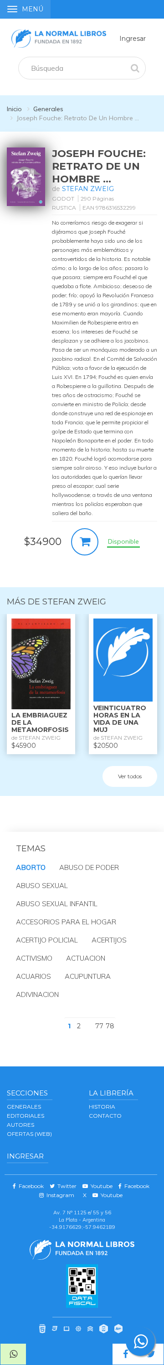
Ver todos (130, 776)
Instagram (59, 1195)
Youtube (100, 1186)
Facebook (30, 1186)
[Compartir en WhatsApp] (13, 1354)
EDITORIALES (25, 1115)
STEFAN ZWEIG (88, 189)
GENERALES (24, 1106)
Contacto (105, 1115)
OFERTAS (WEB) (29, 1133)
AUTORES (20, 1124)
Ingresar (132, 38)
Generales (48, 109)
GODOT (63, 198)
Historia (102, 1106)
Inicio (14, 109)
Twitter (66, 1186)
